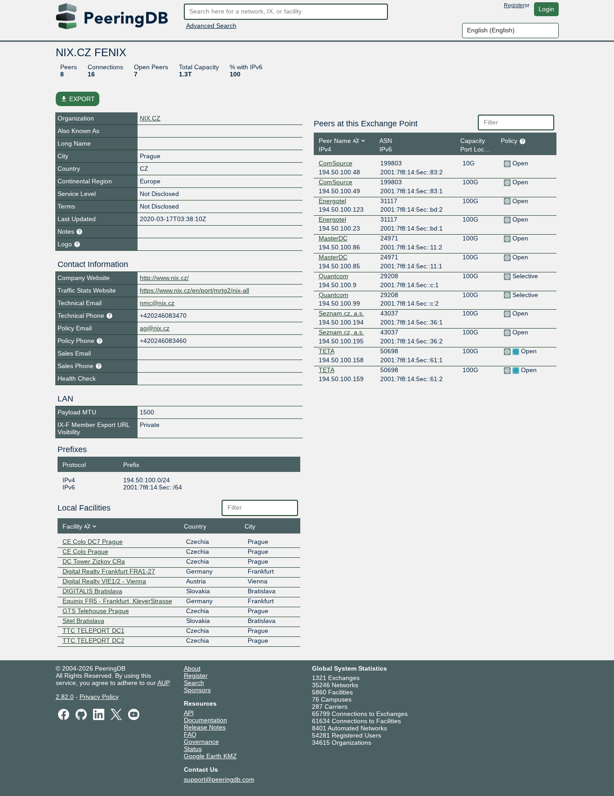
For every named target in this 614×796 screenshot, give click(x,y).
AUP (163, 682)
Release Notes (205, 727)
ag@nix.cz (154, 328)
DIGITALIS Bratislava (92, 591)
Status (193, 748)
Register (514, 5)
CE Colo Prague (85, 551)
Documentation (205, 720)
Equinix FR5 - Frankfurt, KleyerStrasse (117, 601)
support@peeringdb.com (219, 779)
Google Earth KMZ (210, 756)
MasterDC (333, 238)
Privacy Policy (99, 696)
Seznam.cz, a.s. (341, 313)
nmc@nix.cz (157, 303)
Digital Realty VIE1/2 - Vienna (104, 581)
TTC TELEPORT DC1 (93, 630)
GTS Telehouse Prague (95, 610)
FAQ (190, 734)
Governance (201, 741)
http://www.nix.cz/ (164, 277)
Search (194, 682)
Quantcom (333, 276)
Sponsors (197, 690)
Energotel (332, 201)
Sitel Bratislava (83, 620)
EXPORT (77, 98)
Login (546, 9)
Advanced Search (211, 25)
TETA (326, 351)
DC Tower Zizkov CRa (93, 561)
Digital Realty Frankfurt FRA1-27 (108, 571)
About (192, 668)
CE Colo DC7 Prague (92, 541)
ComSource (335, 163)
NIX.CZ (150, 118)
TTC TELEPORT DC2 (93, 640)
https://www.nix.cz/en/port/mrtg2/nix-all (194, 290)
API (189, 712)
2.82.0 (65, 696)
